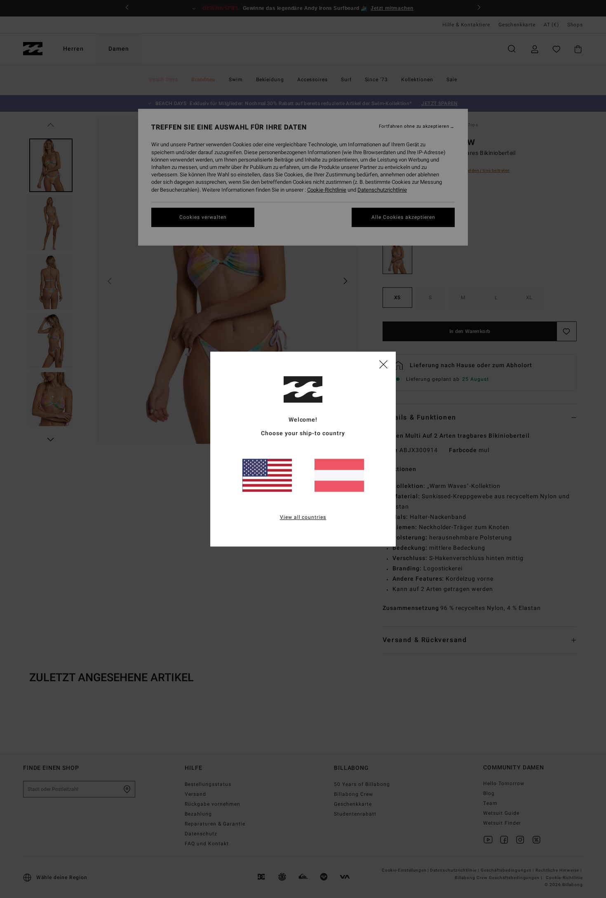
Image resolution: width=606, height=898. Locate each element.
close (383, 364)
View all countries (303, 517)
